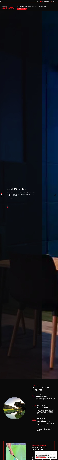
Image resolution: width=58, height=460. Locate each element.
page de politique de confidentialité (44, 455)
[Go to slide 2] (1, 194)
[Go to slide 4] (1, 197)
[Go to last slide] (3, 195)
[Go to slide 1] (1, 193)
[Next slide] (55, 195)
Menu (18, 6)
